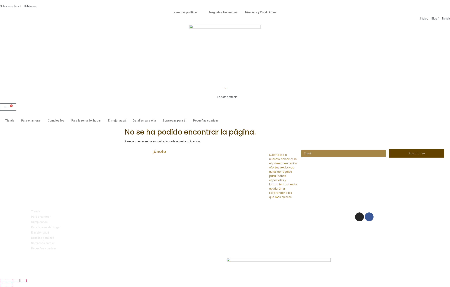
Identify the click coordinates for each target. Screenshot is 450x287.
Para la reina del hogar (86, 120)
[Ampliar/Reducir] (3, 280)
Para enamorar (31, 120)
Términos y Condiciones (261, 12)
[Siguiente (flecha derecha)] (10, 285)
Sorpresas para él (174, 120)
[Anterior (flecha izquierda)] (3, 285)
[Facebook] (369, 216)
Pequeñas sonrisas (205, 120)
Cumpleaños (56, 120)
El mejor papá (117, 120)
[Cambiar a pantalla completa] (10, 280)
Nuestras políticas (185, 12)
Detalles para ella (144, 120)
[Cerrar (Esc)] (24, 280)
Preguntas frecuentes (223, 12)
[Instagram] (359, 216)
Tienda (9, 120)
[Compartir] (17, 280)
